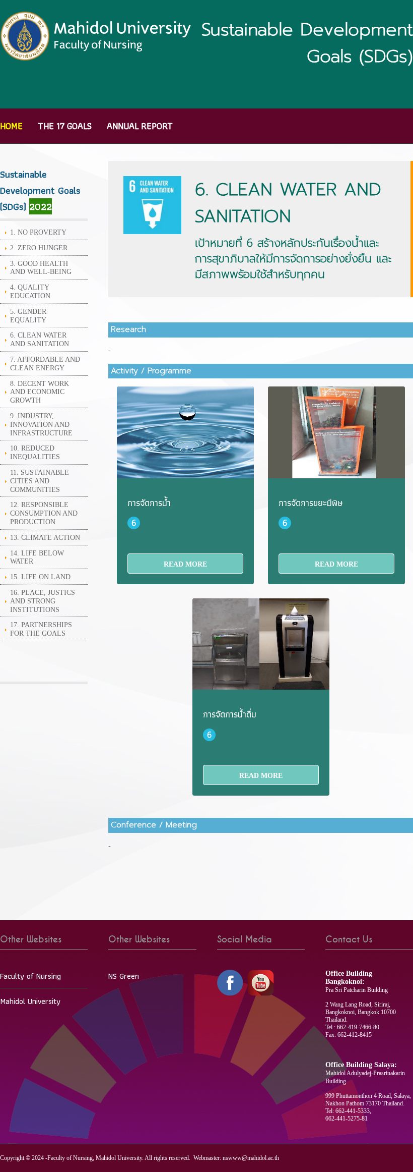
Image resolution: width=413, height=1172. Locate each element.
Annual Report (140, 126)
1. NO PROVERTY (38, 232)
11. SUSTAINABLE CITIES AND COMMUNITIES (39, 481)
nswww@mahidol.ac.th (251, 1157)
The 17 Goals (65, 126)
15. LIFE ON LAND (40, 577)
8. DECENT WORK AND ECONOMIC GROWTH (39, 392)
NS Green (123, 976)
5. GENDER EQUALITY (28, 316)
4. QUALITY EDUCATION (30, 292)
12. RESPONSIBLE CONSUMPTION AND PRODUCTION (44, 513)
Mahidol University (30, 1001)
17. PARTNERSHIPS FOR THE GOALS (41, 629)
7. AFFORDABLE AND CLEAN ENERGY (45, 364)
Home (11, 126)
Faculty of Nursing (30, 976)
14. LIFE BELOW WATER (37, 557)
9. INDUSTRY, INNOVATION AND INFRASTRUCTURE (41, 424)
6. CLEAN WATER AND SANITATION (39, 339)
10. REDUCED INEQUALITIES (35, 452)
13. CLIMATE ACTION (45, 537)
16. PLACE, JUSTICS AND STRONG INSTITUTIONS (42, 601)
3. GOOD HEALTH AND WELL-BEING (41, 268)
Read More (185, 564)
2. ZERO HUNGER (38, 248)
